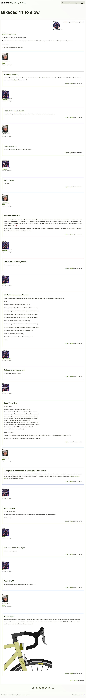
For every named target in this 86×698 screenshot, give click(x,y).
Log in (66, 673)
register (71, 673)
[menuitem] (64, 2)
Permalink (43, 349)
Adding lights (9, 616)
